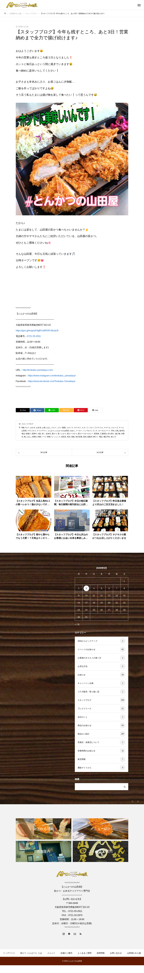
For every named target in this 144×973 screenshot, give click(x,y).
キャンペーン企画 (85, 683)
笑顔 (84, 437)
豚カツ (95, 437)
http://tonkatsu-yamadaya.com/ (38, 370)
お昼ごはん (46, 428)
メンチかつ (87, 431)
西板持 (89, 437)
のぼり (72, 431)
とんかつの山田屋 (62, 431)
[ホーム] (5, 13)
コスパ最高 (61, 428)
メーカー (79, 431)
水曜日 (34, 437)
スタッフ (85, 428)
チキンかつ (31, 431)
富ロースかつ (72, 434)
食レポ (113, 437)
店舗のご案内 (66, 953)
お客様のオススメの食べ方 (89, 658)
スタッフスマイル (96, 428)
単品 (23, 434)
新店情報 (82, 759)
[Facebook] (69, 933)
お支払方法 (82, 666)
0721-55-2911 (34, 336)
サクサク (77, 428)
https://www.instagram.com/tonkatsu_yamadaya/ (52, 375)
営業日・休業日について (88, 742)
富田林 (96, 434)
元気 (117, 431)
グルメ (53, 428)
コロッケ (70, 428)
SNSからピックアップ (87, 641)
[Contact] (74, 933)
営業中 (34, 434)
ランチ (94, 431)
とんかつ (51, 431)
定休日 (48, 434)
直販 (73, 437)
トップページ (9, 953)
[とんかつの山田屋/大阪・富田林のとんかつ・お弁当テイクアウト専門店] (21, 4)
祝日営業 (79, 437)
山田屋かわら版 (134, 953)
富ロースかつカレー (85, 434)
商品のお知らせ (84, 725)
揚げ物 (117, 434)
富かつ (54, 434)
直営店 (63, 437)
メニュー (51, 953)
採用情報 (101, 953)
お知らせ (82, 675)
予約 (112, 431)
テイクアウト (42, 431)
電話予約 (106, 437)
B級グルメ (25, 428)
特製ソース (42, 437)
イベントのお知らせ (86, 649)
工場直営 (103, 434)
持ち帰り (111, 434)
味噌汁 (28, 434)
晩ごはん (27, 437)
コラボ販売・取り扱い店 (88, 692)
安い (43, 434)
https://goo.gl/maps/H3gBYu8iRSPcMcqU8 (37, 330)
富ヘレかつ (62, 434)
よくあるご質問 (84, 953)
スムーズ (114, 428)
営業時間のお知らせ (86, 751)
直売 (68, 437)
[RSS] (80, 933)
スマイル (107, 428)
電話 (101, 437)
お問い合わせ (116, 953)
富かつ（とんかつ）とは (31, 953)
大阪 (39, 434)
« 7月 (77, 624)
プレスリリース (84, 708)
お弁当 (38, 428)
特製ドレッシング (53, 437)
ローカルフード (104, 431)
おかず (32, 428)
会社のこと (82, 717)
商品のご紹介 (83, 734)
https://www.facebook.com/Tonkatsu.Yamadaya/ (51, 381)
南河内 (121, 431)
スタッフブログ (27, 424)
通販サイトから (84, 768)
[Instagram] (63, 933)
